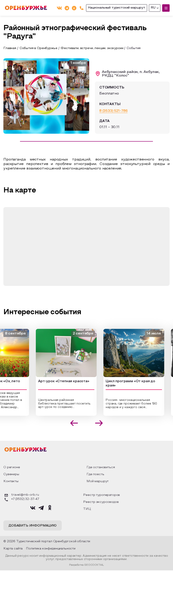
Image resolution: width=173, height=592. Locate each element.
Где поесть (95, 474)
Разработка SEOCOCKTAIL (86, 565)
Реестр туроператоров (101, 495)
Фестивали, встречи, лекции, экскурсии (92, 48)
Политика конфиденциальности (50, 548)
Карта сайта (13, 548)
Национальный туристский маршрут (116, 7)
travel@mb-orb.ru (25, 495)
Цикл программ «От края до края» (120, 383)
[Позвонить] (81, 8)
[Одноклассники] (74, 7)
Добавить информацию (33, 525)
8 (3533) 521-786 (113, 111)
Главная (9, 48)
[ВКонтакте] (59, 8)
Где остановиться (100, 467)
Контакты (10, 481)
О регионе (11, 467)
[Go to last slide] (74, 423)
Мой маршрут (97, 481)
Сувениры (11, 474)
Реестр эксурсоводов (100, 502)
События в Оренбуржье (38, 48)
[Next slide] (99, 423)
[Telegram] (67, 7)
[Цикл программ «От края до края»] (123, 353)
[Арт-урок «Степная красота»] (56, 353)
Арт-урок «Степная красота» (53, 381)
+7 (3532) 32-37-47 (25, 499)
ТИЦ (87, 509)
